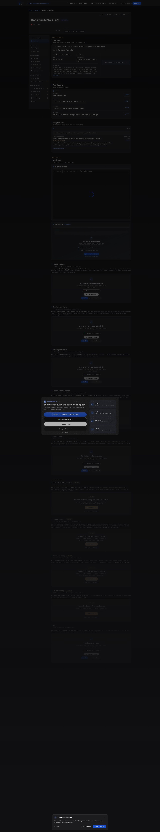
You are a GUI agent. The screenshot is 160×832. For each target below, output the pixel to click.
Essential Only (87, 826)
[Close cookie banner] (105, 817)
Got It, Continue (99, 826)
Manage (56, 826)
